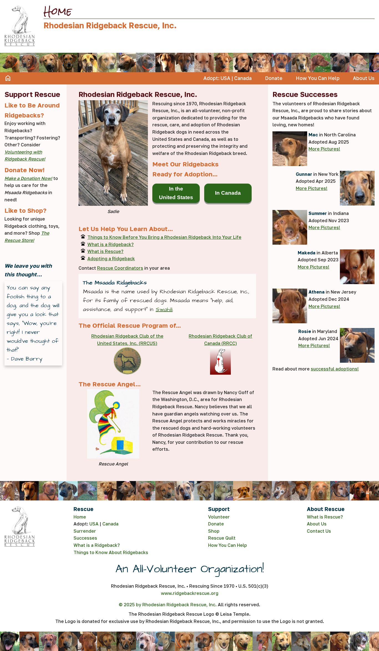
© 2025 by (168, 604)
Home (8, 78)
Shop (213, 531)
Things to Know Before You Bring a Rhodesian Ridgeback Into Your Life (164, 237)
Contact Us (319, 531)
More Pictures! (324, 149)
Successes (85, 538)
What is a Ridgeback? (110, 244)
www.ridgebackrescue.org (189, 593)
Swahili (164, 309)
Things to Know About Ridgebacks (111, 552)
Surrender (85, 531)
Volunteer (219, 517)
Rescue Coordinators (120, 268)
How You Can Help (318, 78)
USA (225, 78)
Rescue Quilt (222, 538)
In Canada (228, 193)
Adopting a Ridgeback (111, 258)
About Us (364, 78)
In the (176, 193)
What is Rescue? (105, 251)
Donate (273, 78)
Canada (243, 78)
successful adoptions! (335, 369)
